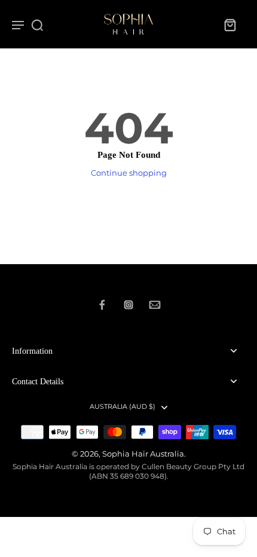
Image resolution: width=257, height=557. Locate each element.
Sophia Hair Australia (143, 453)
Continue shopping (129, 173)
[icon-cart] (229, 24)
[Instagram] (128, 305)
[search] (37, 24)
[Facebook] (102, 305)
